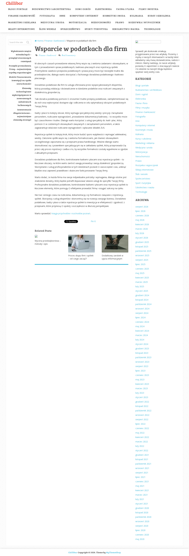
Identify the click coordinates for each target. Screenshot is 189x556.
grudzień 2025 (142, 242)
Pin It (93, 221)
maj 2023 (139, 379)
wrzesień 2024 (142, 308)
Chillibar (14, 3)
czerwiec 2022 (142, 428)
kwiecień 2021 (142, 490)
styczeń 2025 (141, 290)
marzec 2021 (141, 494)
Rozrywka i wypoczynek (144, 22)
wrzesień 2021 (142, 468)
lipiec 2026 (140, 211)
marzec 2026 (141, 228)
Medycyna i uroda (52, 22)
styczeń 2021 (141, 503)
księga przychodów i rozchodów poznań (71, 213)
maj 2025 (139, 273)
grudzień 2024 (142, 295)
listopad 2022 (141, 406)
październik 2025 (143, 251)
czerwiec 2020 (142, 534)
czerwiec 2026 (142, 215)
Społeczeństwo (70, 28)
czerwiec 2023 (142, 375)
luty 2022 (139, 446)
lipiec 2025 (140, 264)
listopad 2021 (141, 459)
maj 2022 (139, 432)
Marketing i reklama (22, 22)
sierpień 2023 (141, 366)
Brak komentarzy (69, 55)
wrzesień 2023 (142, 361)
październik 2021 (143, 463)
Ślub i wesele (47, 28)
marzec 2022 (141, 441)
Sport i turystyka (96, 28)
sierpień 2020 (141, 525)
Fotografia (47, 15)
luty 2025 (139, 286)
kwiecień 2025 (142, 277)
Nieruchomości (101, 22)
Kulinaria (136, 15)
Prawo (119, 22)
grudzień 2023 (142, 348)
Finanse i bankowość (21, 15)
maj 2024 (139, 326)
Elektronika (103, 8)
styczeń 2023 (141, 397)
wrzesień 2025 (142, 255)
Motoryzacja (78, 22)
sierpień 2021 (141, 472)
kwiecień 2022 (142, 437)
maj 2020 (139, 539)
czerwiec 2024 (142, 321)
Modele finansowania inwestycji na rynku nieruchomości (20, 80)
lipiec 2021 (140, 477)
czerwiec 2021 (142, 481)
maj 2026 (139, 220)
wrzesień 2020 (142, 521)
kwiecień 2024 (142, 330)
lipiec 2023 (140, 370)
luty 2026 (139, 233)
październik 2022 (143, 410)
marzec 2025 (141, 282)
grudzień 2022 (142, 401)
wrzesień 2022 (142, 415)
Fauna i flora (125, 8)
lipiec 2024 (140, 317)
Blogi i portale (17, 8)
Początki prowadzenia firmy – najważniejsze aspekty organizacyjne (20, 69)
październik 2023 (143, 357)
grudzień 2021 (142, 454)
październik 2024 (143, 304)
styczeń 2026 (141, 237)
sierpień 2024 (141, 313)
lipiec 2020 (140, 530)
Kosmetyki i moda (114, 15)
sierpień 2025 (141, 259)
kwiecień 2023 (142, 384)
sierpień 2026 (141, 206)
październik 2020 (143, 517)
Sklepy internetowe (21, 28)
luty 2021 (139, 499)
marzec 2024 (141, 335)
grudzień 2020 (142, 508)
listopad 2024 (141, 299)
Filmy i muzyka (148, 8)
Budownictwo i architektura (51, 8)
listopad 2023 (141, 353)
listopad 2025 (141, 246)
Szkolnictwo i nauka (126, 28)
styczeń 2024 (141, 344)
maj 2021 (139, 485)
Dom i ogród (83, 8)
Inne (62, 15)
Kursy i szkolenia (159, 15)
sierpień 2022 (141, 419)
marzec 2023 (141, 388)
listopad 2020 (141, 512)
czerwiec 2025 (142, 268)
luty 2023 (139, 392)
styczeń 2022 (141, 450)
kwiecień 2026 (142, 224)
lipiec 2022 (140, 423)
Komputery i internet (84, 15)
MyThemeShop (113, 552)
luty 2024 (139, 339)
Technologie (152, 28)
